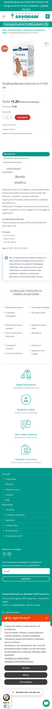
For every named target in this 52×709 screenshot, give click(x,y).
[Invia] (46, 24)
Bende (4, 33)
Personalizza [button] (26, 682)
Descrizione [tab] (9, 154)
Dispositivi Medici (15, 30)
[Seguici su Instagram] (9, 554)
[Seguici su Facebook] (4, 554)
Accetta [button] (25, 668)
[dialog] (26, 651)
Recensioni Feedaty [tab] (12, 162)
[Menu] (3, 16)
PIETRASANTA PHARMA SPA (20, 133)
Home (4, 30)
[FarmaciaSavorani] (24, 16)
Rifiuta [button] (26, 675)
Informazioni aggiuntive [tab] (16, 158)
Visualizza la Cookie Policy (16, 658)
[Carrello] (47, 16)
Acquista (22, 117)
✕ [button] (46, 618)
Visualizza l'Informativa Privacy (19, 661)
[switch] (6, 706)
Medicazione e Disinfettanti (33, 30)
